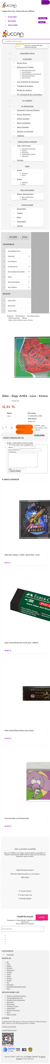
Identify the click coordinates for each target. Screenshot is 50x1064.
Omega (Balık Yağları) (29, 154)
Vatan (9, 976)
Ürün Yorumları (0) (13, 438)
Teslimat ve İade (12, 1006)
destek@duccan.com (9, 1030)
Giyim (23, 175)
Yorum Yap (15, 401)
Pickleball (10, 955)
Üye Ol (25, 237)
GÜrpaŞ (9, 968)
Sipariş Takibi (13, 25)
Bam (8, 989)
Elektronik (27, 59)
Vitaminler (25, 156)
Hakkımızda (11, 1008)
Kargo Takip (12, 17)
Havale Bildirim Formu (15, 998)
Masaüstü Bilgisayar (28, 76)
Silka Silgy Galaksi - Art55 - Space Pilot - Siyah (22, 555)
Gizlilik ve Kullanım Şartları (16, 996)
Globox (9, 972)
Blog (8, 1012)
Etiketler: (37, 425)
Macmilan (10, 985)
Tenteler (24, 199)
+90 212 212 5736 (9, 1027)
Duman (9, 978)
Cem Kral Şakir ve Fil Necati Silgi (17, 818)
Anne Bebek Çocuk (27, 53)
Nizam (9, 980)
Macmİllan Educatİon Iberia (16, 987)
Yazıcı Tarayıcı (26, 78)
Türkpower (10, 970)
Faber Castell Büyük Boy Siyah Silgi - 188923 (21, 643)
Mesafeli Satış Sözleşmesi (16, 1000)
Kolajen (24, 150)
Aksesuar (25, 173)
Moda (27, 166)
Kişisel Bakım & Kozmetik (27, 142)
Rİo (8, 983)
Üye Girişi (13, 237)
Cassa (9, 974)
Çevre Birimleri (26, 72)
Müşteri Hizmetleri (13, 1010)
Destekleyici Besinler (28, 149)
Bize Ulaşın (12, 21)
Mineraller (25, 152)
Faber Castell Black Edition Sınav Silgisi (19, 730)
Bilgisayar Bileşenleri (29, 70)
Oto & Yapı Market (27, 190)
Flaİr (8, 964)
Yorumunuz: (12, 452)
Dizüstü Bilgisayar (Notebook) (32, 74)
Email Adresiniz (13, 450)
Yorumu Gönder (14, 471)
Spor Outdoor (27, 205)
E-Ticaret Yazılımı (25, 898)
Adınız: (10, 447)
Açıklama (39, 435)
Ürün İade (10, 1002)
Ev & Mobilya (27, 101)
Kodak (9, 966)
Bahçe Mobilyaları (27, 197)
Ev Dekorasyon (27, 106)
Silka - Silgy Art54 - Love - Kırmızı (40, 428)
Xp (8, 962)
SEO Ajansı (25, 877)
